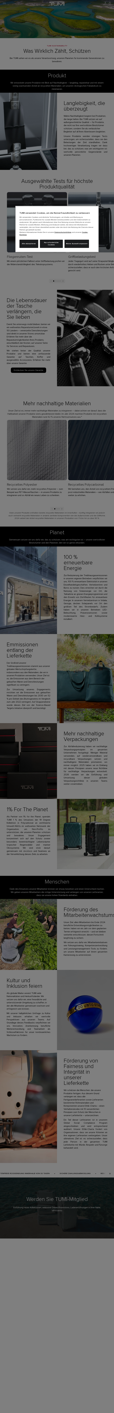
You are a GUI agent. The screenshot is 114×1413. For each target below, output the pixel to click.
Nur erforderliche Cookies (51, 244)
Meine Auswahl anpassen (76, 244)
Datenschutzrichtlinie (62, 232)
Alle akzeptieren (29, 244)
